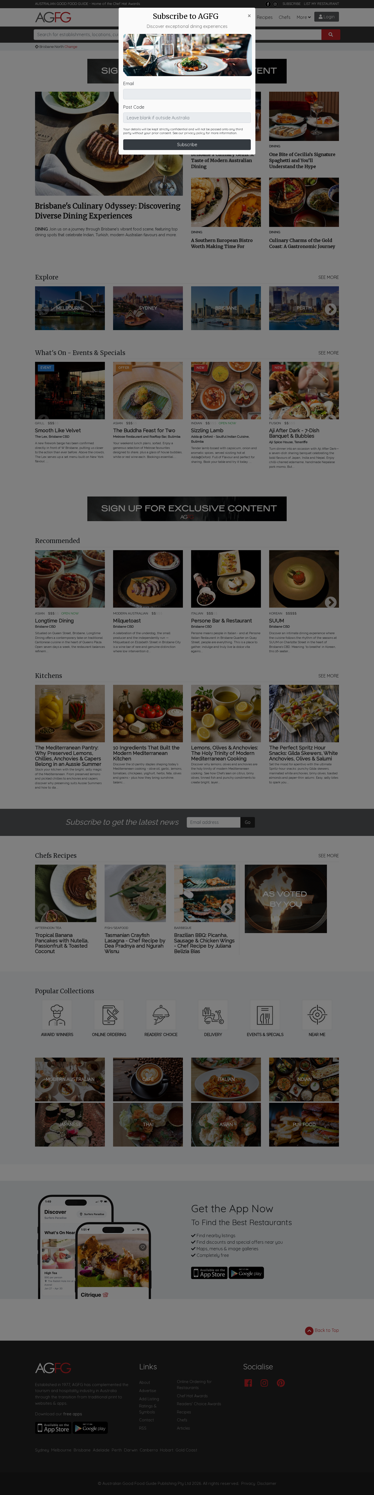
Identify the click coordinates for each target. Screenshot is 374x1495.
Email (128, 83)
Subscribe (187, 144)
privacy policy (194, 133)
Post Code (133, 107)
